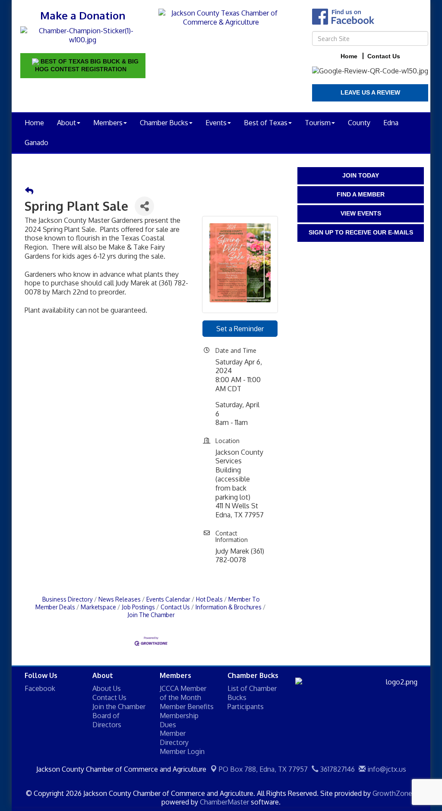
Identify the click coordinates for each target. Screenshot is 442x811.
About (66, 122)
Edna (390, 122)
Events (216, 122)
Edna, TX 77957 (263, 769)
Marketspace (98, 607)
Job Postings (138, 607)
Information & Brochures (229, 607)
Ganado (36, 142)
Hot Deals (209, 599)
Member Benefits (187, 706)
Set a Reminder (240, 328)
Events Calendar (168, 599)
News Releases (119, 599)
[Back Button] (29, 191)
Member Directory (174, 738)
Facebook (40, 688)
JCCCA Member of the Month (183, 693)
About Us (106, 688)
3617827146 (337, 769)
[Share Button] (144, 206)
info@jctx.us (386, 769)
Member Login (182, 751)
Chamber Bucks (164, 122)
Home (34, 122)
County (359, 122)
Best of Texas (265, 122)
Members (108, 122)
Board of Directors (106, 720)
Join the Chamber (118, 706)
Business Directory (67, 599)
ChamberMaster (224, 802)
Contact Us (175, 607)
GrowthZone (392, 793)
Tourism (318, 122)
